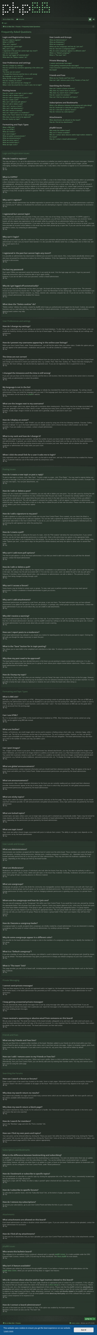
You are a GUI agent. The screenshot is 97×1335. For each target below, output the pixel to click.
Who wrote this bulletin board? (59, 130)
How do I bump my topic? (11, 119)
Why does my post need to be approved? (17, 117)
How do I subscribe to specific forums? (62, 110)
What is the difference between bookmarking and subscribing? (70, 105)
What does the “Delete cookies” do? (15, 57)
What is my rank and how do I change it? (17, 83)
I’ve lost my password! (10, 53)
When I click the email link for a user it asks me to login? (22, 85)
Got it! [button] (83, 1330)
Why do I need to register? (12, 40)
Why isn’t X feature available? (59, 133)
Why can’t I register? (10, 44)
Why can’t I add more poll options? (14, 102)
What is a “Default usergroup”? (59, 53)
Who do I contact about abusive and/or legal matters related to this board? (70, 136)
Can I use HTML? (9, 129)
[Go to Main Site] (26, 8)
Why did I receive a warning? (12, 110)
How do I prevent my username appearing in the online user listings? (23, 69)
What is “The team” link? (57, 55)
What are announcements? (12, 138)
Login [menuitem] (94, 19)
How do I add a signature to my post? (15, 97)
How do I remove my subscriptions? (61, 112)
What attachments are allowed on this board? (64, 120)
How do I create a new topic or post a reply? (18, 93)
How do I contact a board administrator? (63, 139)
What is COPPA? (8, 42)
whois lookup (53, 1285)
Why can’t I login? (9, 49)
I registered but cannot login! (12, 46)
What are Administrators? (58, 40)
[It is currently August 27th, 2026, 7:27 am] (93, 26)
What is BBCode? (9, 127)
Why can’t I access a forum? (12, 106)
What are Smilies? (9, 132)
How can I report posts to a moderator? (16, 113)
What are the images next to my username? (18, 78)
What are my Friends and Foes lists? (62, 78)
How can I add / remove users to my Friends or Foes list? (69, 80)
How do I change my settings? (13, 65)
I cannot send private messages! (60, 63)
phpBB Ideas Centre (9, 1271)
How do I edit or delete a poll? (13, 104)
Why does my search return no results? (62, 91)
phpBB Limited (60, 1254)
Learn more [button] (8, 1331)
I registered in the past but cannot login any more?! (20, 51)
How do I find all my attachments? (61, 122)
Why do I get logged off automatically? (16, 55)
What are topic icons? (10, 145)
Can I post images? (9, 134)
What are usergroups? (56, 44)
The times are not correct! (11, 72)
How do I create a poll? (10, 100)
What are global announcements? (14, 136)
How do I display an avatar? (12, 81)
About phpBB (61, 1256)
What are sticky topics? (11, 140)
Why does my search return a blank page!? (64, 93)
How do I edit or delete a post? (13, 95)
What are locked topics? (11, 142)
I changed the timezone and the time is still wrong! (20, 74)
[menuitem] (90, 19)
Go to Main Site (8, 19)
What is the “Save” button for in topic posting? (18, 115)
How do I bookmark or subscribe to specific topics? (67, 107)
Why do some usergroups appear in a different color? (67, 51)
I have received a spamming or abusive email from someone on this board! (71, 69)
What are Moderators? (57, 42)
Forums (21, 19)
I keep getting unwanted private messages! (64, 65)
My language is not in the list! (13, 76)
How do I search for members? (60, 95)
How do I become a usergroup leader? (62, 49)
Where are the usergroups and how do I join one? (66, 46)
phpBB (30, 394)
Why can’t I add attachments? (13, 108)
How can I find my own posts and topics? (63, 97)
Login (5, 23)
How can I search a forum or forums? (62, 88)
